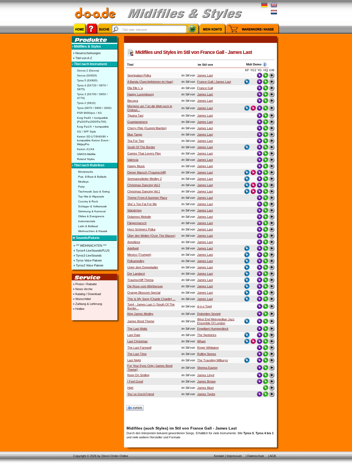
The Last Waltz (137, 328)
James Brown (206, 381)
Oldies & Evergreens (91, 216)
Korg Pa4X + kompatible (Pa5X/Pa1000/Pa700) (92, 119)
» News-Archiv (82, 289)
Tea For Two (135, 140)
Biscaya (132, 100)
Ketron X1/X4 (85, 149)
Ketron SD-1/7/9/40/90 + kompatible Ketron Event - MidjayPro (93, 140)
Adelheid (133, 248)
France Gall (205, 88)
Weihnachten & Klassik (92, 231)
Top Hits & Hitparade (91, 196)
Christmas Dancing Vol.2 (143, 185)
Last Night (134, 360)
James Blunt (205, 387)
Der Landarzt (136, 273)
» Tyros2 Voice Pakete (88, 265)
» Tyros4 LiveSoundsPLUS (91, 250)
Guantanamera (137, 121)
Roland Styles (86, 159)
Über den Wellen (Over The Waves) (151, 235)
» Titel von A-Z (82, 58)
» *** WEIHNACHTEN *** (89, 245)
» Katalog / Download (86, 294)
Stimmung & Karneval (92, 211)
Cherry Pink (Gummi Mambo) (147, 128)
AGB (273, 456)
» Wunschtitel (81, 299)
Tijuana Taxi (135, 115)
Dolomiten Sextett (209, 313)
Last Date (133, 335)
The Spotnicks (206, 335)
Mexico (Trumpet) (139, 254)
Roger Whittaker (208, 347)
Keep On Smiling (138, 375)
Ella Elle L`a (135, 88)
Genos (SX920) (87, 75)
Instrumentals (86, 221)
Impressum (234, 456)
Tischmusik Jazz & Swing (94, 191)
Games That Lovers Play (144, 153)
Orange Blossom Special (143, 292)
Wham (201, 341)
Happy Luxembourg (140, 94)
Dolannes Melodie (139, 216)
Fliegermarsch (137, 223)
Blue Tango (134, 134)
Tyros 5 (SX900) (87, 80)
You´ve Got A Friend (140, 394)
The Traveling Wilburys (212, 360)
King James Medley (140, 313)
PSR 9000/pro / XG (89, 112)
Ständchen (134, 210)
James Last (205, 75)
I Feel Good (135, 381)
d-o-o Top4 (204, 306)
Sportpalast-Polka (139, 75)
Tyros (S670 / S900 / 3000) (94, 107)
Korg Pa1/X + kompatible (93, 126)
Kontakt (219, 456)
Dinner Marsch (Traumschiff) (146, 172)
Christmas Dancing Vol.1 (143, 191)
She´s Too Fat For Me (142, 204)
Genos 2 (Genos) (88, 70)
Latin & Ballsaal (88, 226)
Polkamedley (135, 261)
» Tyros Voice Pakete (87, 260)
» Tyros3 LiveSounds (87, 255)
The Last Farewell (139, 347)
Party (81, 186)
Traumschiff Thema (140, 280)
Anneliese (133, 242)
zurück (137, 407)
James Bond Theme (140, 321)
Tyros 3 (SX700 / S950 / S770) (92, 96)
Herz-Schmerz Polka (141, 229)
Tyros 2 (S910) (86, 102)
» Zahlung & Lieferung (87, 304)
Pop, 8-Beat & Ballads (92, 176)
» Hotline (78, 308)
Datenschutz (255, 456)
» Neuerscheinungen (86, 53)
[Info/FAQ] (92, 34)
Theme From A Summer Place (147, 197)
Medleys (83, 181)
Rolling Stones (206, 354)
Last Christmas (137, 341)
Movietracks (85, 171)
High (130, 387)
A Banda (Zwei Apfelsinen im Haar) (150, 81)
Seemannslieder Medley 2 (144, 178)
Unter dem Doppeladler (142, 267)
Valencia (132, 159)
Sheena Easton (207, 367)
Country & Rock (88, 201)
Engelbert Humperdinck (213, 328)
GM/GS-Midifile (86, 154)
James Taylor (206, 394)
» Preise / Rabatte (84, 284)
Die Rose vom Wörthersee (145, 286)
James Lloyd (205, 375)
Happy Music (136, 166)
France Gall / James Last (214, 81)
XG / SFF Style (86, 131)
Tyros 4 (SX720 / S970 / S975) (92, 87)
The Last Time (137, 354)
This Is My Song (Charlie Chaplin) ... (151, 299)
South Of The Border (141, 147)
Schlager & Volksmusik (92, 206)
